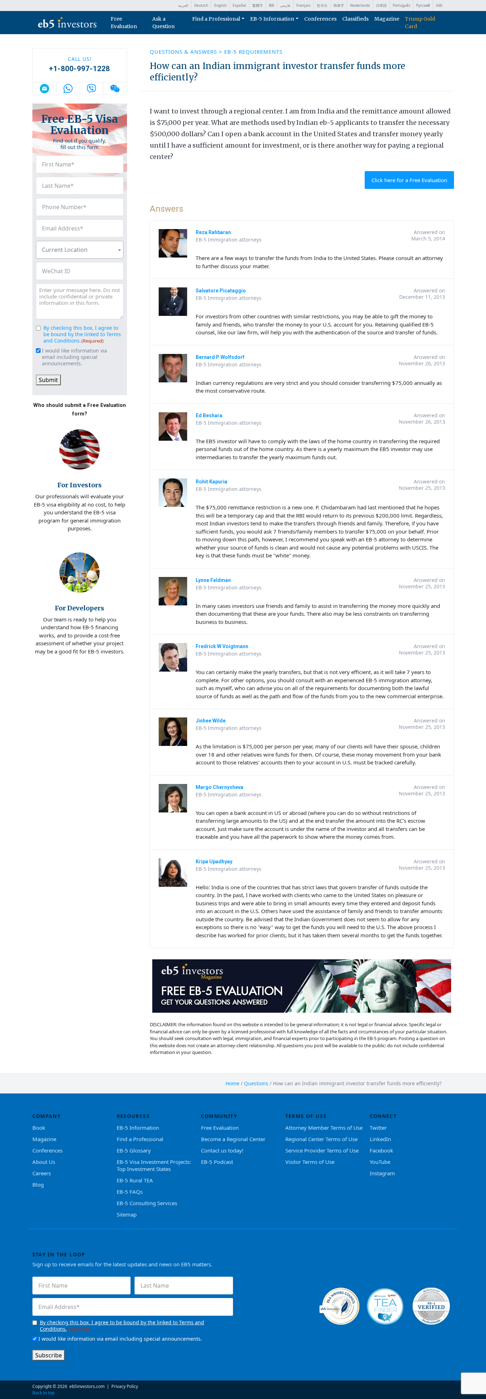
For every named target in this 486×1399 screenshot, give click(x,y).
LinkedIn (380, 1139)
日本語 (381, 5)
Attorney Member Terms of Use (324, 1127)
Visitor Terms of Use (309, 1161)
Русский (423, 5)
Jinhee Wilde (211, 721)
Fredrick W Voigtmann (222, 646)
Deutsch (201, 5)
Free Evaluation (124, 23)
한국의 (322, 5)
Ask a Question (163, 23)
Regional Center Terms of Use (321, 1139)
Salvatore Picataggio (221, 290)
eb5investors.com (87, 1386)
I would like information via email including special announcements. (74, 357)
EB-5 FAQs (130, 1191)
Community (219, 1116)
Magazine (386, 19)
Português (401, 5)
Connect (383, 1116)
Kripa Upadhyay (214, 861)
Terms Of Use (306, 1116)
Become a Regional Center (233, 1139)
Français (303, 5)
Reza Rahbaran (213, 232)
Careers (41, 1173)
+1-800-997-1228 (79, 68)
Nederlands (360, 5)
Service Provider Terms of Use (322, 1150)
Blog (38, 1184)
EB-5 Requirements (253, 51)
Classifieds (355, 19)
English (220, 5)
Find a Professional (216, 19)
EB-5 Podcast (217, 1161)
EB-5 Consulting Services (147, 1203)
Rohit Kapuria (211, 481)
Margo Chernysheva (219, 787)
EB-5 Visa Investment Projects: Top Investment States (154, 1165)
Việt (439, 5)
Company (46, 1116)
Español (239, 5)
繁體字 (257, 5)
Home (232, 1083)
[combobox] (79, 250)
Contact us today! (222, 1150)
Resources (133, 1116)
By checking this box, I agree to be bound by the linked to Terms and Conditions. (82, 334)
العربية (183, 5)
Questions (256, 1083)
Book (38, 1127)
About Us (43, 1161)
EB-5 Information (272, 19)
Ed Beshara (209, 415)
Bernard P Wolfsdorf (220, 357)
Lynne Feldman (213, 580)
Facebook (381, 1150)
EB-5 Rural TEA (135, 1180)
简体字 (338, 5)
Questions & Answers (184, 51)
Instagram (382, 1173)
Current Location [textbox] (65, 250)
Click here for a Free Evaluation (409, 180)
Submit (48, 380)
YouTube (380, 1161)
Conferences (320, 19)
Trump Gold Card (420, 23)
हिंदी (271, 5)
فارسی (285, 5)
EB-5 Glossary (134, 1150)
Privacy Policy (124, 1386)
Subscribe (48, 1355)
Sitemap (127, 1214)
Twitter (378, 1127)
